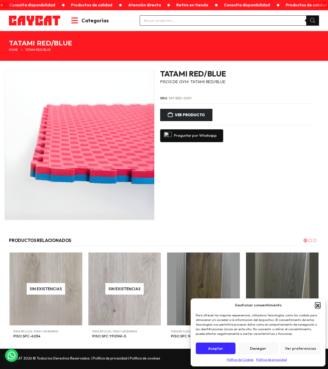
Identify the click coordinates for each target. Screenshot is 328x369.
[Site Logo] (34, 20)
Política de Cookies (240, 360)
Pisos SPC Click (23, 331)
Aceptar (215, 348)
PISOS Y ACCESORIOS (46, 331)
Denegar (258, 348)
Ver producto (190, 115)
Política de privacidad (271, 360)
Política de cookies (145, 358)
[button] (317, 305)
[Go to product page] (203, 289)
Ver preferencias (300, 348)
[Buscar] (312, 20)
